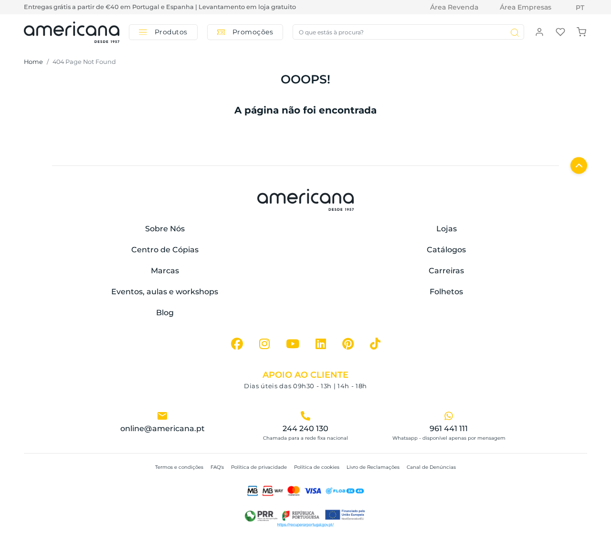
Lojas (446, 228)
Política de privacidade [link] (259, 467)
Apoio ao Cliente (305, 375)
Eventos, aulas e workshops (164, 291)
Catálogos (446, 249)
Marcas (165, 270)
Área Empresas (525, 7)
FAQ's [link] (217, 467)
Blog (165, 312)
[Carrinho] (581, 31)
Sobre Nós (165, 228)
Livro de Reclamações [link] (373, 467)
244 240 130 (305, 428)
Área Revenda (454, 7)
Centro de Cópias (165, 249)
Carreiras (446, 270)
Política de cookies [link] (316, 467)
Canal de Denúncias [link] (431, 467)
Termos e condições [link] (179, 467)
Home (33, 61)
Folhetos (446, 291)
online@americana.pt (162, 428)
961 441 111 (449, 428)
